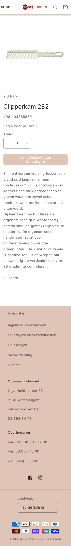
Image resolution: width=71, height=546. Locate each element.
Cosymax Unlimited (29, 539)
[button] (6, 7)
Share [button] (13, 278)
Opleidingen (17, 345)
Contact (14, 365)
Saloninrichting (20, 355)
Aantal (8, 134)
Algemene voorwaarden (27, 325)
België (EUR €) (33, 507)
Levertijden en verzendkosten (32, 335)
